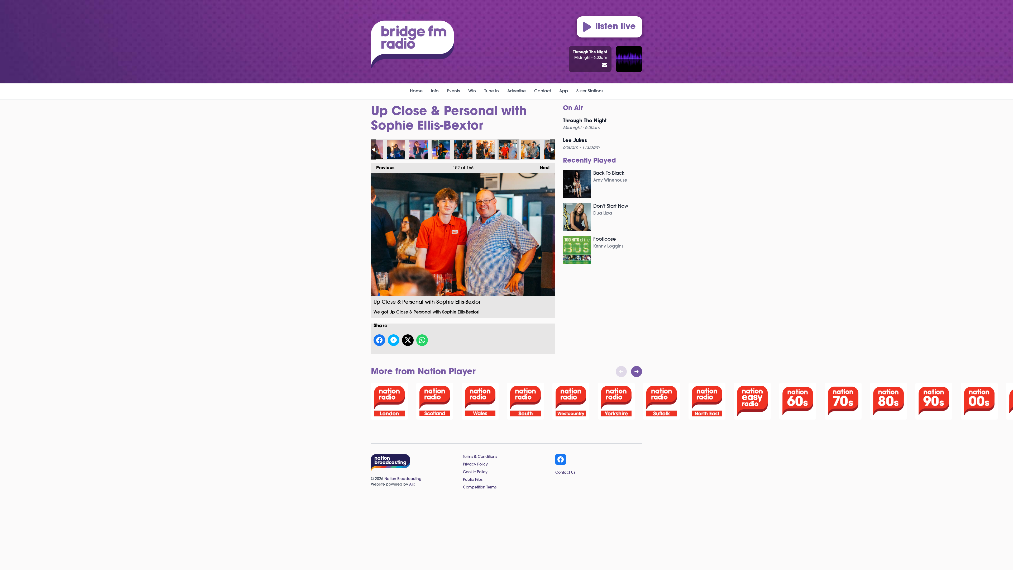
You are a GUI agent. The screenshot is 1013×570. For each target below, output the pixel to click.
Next (542, 168)
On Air (573, 108)
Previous (382, 168)
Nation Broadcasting (403, 479)
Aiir (411, 485)
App (563, 91)
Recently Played (589, 161)
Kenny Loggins (608, 246)
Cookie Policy (475, 472)
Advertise (516, 91)
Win (472, 91)
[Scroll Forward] (636, 371)
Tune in (491, 91)
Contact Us (565, 473)
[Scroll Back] (621, 371)
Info (435, 91)
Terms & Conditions (480, 457)
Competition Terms (479, 488)
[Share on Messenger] (393, 340)
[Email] (604, 65)
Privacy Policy (475, 465)
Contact (542, 91)
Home (416, 91)
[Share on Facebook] (379, 340)
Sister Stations (589, 91)
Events (453, 91)
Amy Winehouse (610, 180)
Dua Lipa (602, 213)
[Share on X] (408, 340)
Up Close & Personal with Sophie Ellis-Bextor (396, 149)
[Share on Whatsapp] (422, 340)
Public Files (472, 480)
